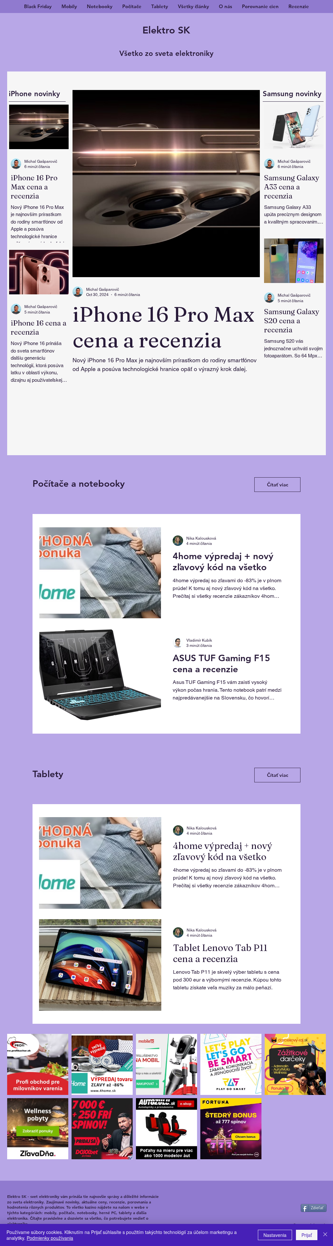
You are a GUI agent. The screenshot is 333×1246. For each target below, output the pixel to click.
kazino (90, 1207)
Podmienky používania (50, 1238)
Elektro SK (166, 30)
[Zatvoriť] (325, 1235)
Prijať (306, 1235)
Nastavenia (274, 1235)
